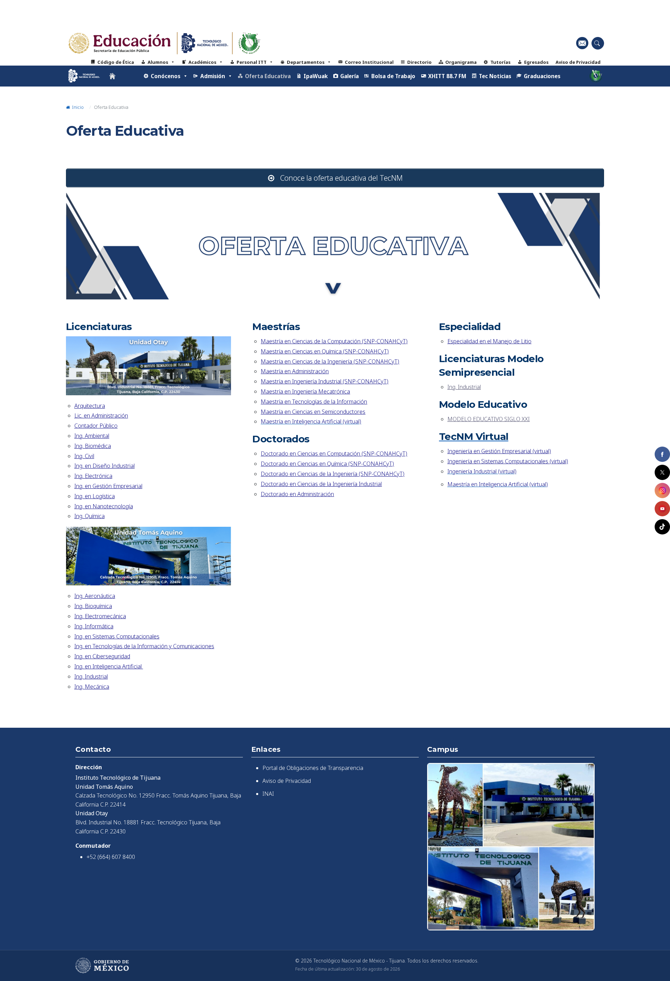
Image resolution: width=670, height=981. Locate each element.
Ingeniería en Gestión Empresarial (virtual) (499, 451)
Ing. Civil (84, 456)
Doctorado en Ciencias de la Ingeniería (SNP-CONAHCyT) (332, 474)
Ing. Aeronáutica (94, 596)
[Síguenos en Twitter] (662, 472)
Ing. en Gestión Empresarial (108, 486)
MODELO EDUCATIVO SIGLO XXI (488, 419)
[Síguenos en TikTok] (662, 526)
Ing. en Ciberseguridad (102, 656)
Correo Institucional (369, 62)
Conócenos (165, 76)
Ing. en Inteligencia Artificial (108, 666)
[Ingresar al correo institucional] (582, 43)
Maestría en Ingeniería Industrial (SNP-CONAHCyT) (324, 381)
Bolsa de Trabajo (393, 76)
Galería (349, 76)
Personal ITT (252, 62)
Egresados (536, 62)
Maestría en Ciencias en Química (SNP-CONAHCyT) (325, 351)
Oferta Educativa (268, 76)
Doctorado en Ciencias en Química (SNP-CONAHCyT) (327, 463)
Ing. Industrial (91, 676)
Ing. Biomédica (92, 446)
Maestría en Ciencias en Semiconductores (313, 411)
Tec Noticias (495, 76)
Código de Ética (115, 62)
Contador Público (96, 425)
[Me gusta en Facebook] (662, 454)
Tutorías (500, 62)
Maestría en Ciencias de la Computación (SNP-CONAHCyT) (334, 341)
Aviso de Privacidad (578, 62)
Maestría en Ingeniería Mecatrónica (305, 391)
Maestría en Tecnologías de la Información (314, 401)
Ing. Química (89, 516)
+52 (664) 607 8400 (111, 857)
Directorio (419, 62)
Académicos (202, 62)
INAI (268, 793)
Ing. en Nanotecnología (103, 506)
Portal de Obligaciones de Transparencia (312, 768)
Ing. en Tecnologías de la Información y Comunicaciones (144, 646)
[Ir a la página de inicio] (112, 76)
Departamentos (306, 62)
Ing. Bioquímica (93, 606)
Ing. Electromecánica (100, 616)
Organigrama (461, 62)
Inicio (77, 107)
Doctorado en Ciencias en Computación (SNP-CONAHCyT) (334, 453)
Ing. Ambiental (91, 436)
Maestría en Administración (295, 371)
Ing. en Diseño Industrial (104, 466)
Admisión (212, 76)
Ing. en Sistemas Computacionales (116, 636)
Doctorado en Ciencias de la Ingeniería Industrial (321, 484)
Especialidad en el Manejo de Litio (489, 341)
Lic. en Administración (101, 415)
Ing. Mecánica (91, 686)
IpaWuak (316, 76)
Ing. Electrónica (93, 476)
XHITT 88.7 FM (447, 76)
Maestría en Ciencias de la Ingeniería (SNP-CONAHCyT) (330, 361)
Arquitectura (89, 406)
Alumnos (158, 62)
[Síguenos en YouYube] (662, 508)
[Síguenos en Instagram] (662, 490)
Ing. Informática (93, 626)
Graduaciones (542, 76)
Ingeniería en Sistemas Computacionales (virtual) (507, 461)
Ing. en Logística (94, 496)
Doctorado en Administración (297, 494)
